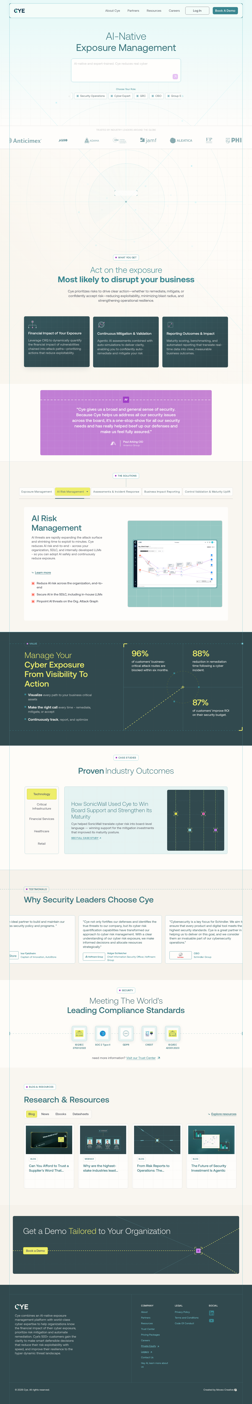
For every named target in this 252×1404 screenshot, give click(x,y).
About (144, 1312)
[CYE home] (19, 10)
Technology (41, 795)
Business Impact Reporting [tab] (162, 491)
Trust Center (148, 1329)
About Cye (112, 10)
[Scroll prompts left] (69, 96)
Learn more (43, 578)
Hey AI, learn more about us (154, 1366)
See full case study (85, 838)
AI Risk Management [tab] (70, 491)
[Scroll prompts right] (183, 96)
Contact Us (147, 1358)
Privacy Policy (182, 1312)
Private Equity (148, 1347)
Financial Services (41, 819)
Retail (42, 844)
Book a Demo (225, 10)
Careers (174, 10)
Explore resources (223, 1115)
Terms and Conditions (187, 1318)
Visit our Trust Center (141, 1059)
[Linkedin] (223, 1314)
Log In (197, 10)
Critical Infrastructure (41, 807)
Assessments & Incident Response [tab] (112, 491)
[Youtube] (223, 1321)
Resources (154, 10)
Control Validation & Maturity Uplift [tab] (207, 491)
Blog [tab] (31, 1115)
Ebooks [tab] (61, 1115)
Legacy (145, 1352)
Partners (133, 10)
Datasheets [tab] (81, 1115)
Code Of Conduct (184, 1324)
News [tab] (45, 1115)
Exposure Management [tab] (36, 491)
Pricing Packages (150, 1335)
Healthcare (41, 832)
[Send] (175, 76)
